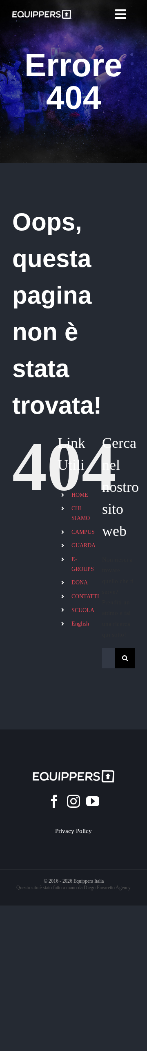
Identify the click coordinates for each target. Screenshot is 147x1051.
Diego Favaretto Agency (107, 887)
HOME (79, 495)
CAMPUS (83, 532)
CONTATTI (85, 596)
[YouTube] (92, 801)
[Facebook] (54, 801)
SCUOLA (82, 610)
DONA (79, 582)
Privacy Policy (73, 831)
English (80, 624)
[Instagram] (73, 801)
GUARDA (83, 545)
